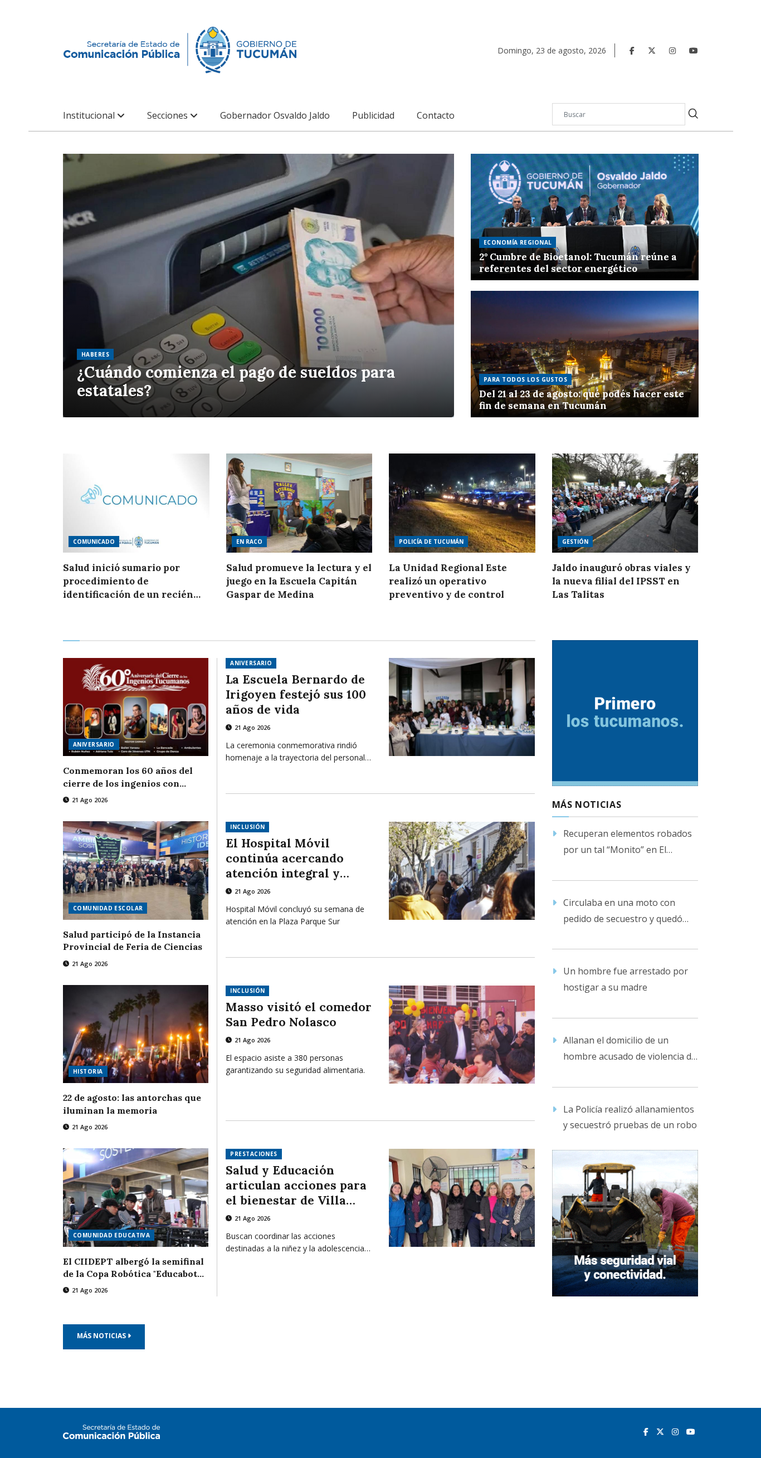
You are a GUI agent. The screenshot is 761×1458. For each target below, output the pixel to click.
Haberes (95, 354)
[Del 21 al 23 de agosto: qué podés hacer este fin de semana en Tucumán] (585, 354)
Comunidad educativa (111, 1235)
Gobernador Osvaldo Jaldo (275, 115)
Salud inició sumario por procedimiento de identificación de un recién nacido (128, 581)
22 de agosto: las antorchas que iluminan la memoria (132, 1103)
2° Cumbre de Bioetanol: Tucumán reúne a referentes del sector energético (578, 263)
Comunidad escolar (108, 908)
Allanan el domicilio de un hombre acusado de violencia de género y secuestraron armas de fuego (629, 1049)
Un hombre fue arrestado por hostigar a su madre (625, 979)
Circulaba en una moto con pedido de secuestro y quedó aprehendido (622, 911)
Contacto (436, 115)
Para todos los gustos (525, 379)
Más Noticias (102, 1335)
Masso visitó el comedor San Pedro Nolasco (299, 1014)
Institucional (90, 115)
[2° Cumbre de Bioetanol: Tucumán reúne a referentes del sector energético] (585, 217)
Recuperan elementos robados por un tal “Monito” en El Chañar (627, 842)
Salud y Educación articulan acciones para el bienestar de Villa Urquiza (296, 1185)
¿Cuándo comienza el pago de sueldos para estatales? (236, 382)
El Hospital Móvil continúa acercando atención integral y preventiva (285, 858)
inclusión (247, 827)
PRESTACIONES (253, 1154)
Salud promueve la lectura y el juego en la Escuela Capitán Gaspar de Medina (299, 581)
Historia (88, 1071)
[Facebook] (632, 50)
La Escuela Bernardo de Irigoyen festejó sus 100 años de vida (296, 694)
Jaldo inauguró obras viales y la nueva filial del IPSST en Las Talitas (621, 581)
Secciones (168, 115)
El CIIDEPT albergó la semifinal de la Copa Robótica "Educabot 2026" (133, 1268)
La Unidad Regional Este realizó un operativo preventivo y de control (448, 581)
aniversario (94, 744)
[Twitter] (652, 50)
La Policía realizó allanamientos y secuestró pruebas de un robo (630, 1117)
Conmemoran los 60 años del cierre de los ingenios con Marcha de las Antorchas (128, 777)
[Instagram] (672, 50)
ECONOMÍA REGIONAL (518, 242)
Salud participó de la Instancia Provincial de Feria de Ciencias (132, 940)
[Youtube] (693, 50)
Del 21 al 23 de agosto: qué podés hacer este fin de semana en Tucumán (581, 400)
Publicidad (373, 115)
